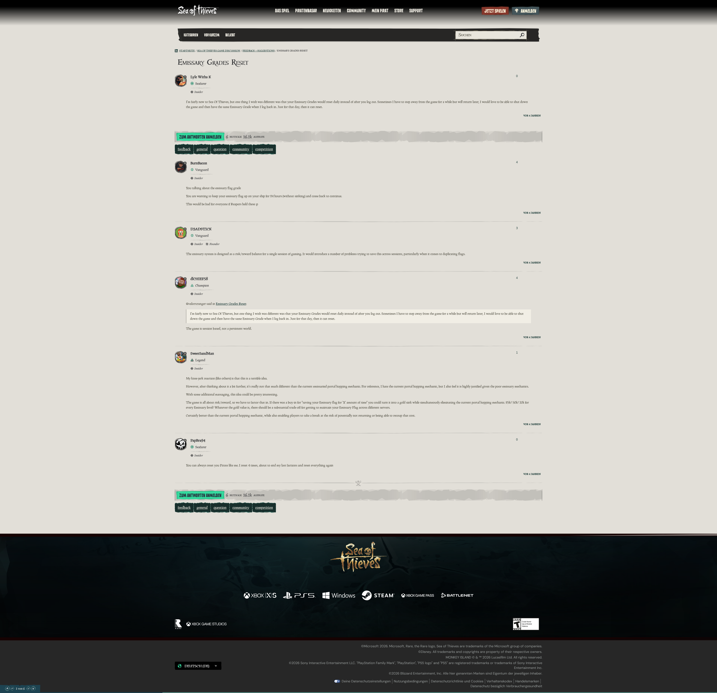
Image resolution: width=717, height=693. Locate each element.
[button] (198, 666)
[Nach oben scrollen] (12, 688)
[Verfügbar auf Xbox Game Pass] (417, 596)
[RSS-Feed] (177, 50)
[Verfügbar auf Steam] (378, 596)
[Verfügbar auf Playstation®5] (299, 596)
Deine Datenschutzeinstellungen (366, 681)
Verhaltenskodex (499, 681)
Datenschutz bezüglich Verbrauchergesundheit (506, 686)
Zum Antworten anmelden (200, 137)
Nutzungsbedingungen (411, 681)
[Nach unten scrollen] (28, 688)
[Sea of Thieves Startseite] (198, 10)
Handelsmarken (527, 681)
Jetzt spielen (495, 11)
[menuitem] (282, 10)
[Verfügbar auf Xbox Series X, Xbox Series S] (260, 596)
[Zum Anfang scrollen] (7, 688)
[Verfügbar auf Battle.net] (457, 596)
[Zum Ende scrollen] (33, 688)
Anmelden (528, 11)
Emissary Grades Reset (231, 304)
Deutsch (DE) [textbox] (196, 666)
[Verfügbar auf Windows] (339, 596)
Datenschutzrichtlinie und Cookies (457, 681)
